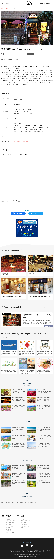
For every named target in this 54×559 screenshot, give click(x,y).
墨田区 (15, 54)
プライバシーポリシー (14, 550)
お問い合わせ (43, 550)
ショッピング (12, 532)
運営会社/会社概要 (28, 550)
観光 (22, 526)
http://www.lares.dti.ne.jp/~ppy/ (21, 141)
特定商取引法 (49, 550)
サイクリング (4, 502)
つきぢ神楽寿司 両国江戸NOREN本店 (12, 296)
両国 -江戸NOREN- (34, 274)
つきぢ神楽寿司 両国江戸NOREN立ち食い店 (40, 297)
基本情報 (3, 59)
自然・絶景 (8, 529)
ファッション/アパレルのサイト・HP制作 (17, 551)
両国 (11, 54)
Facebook (19, 213)
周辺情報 (17, 59)
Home (2, 8)
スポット (8, 3)
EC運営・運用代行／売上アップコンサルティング (35, 551)
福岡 (10, 522)
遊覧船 (21, 502)
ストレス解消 (26, 502)
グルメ (7, 532)
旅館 (32, 502)
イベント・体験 (8, 530)
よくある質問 (36, 550)
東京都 (12, 8)
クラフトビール (5, 205)
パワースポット (12, 502)
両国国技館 (5, 274)
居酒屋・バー (38, 54)
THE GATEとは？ (5, 550)
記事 (3, 3)
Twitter (36, 213)
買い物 (29, 526)
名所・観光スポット (9, 527)
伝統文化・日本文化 (9, 526)
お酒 (17, 502)
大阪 (6, 522)
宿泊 (22, 527)
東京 (10, 520)
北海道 (7, 520)
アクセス (10, 59)
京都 (14, 520)
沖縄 (13, 522)
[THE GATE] (27, 3)
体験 (25, 526)
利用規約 (21, 550)
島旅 (35, 502)
